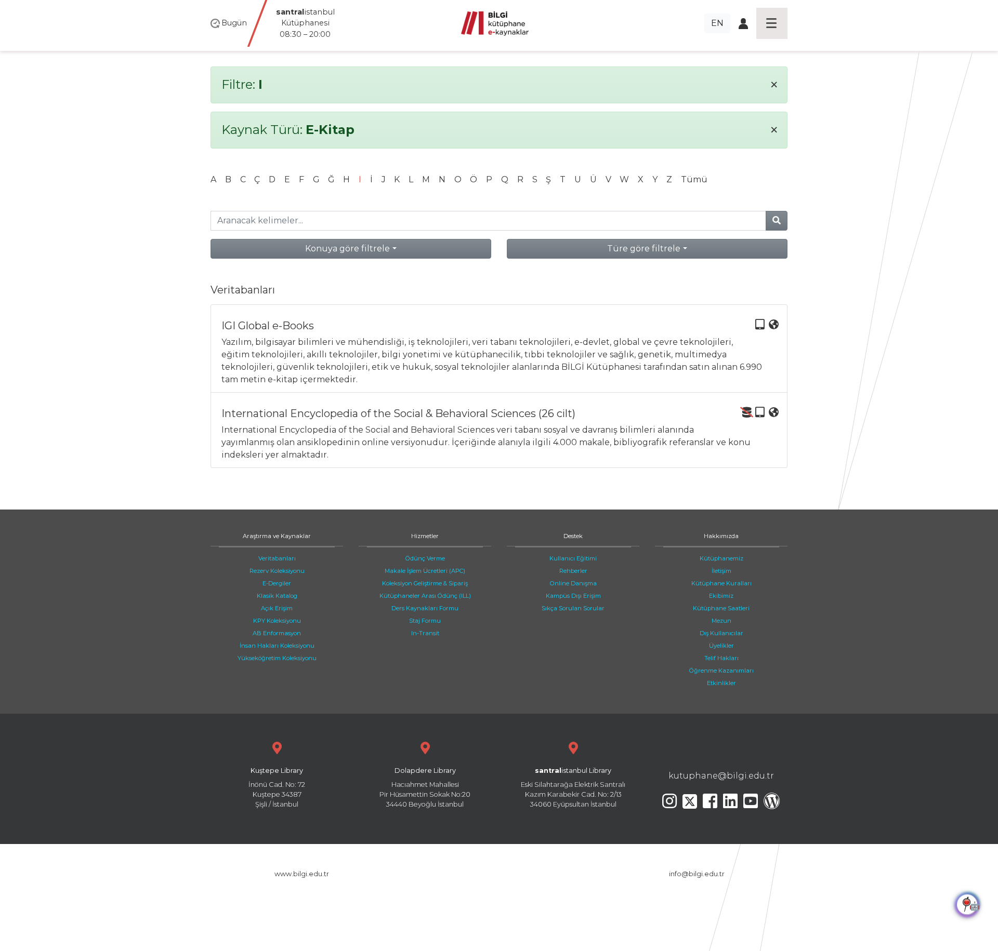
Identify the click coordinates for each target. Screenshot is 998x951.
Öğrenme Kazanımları (721, 670)
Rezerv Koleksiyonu (277, 570)
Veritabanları (277, 558)
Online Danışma (573, 583)
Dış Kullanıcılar (721, 633)
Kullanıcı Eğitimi (573, 558)
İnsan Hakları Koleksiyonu (277, 645)
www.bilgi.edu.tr (301, 874)
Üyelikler (721, 645)
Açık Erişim (277, 608)
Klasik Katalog (277, 595)
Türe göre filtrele (643, 248)
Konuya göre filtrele (347, 248)
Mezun (721, 620)
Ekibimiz (721, 595)
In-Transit (425, 633)
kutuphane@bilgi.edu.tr (721, 776)
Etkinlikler (721, 683)
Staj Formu (425, 620)
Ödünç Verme (425, 558)
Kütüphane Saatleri (721, 608)
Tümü (694, 179)
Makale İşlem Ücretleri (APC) (425, 570)
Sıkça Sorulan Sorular (573, 608)
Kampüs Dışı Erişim (573, 595)
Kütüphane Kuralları (721, 583)
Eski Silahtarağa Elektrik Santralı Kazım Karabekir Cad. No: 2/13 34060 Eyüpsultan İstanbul (573, 788)
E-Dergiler (276, 583)
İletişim (721, 570)
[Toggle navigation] (771, 23)
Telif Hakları (721, 658)
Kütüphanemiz (721, 558)
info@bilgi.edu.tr (697, 874)
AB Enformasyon (277, 633)
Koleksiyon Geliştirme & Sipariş (425, 583)
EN (717, 23)
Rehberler (573, 570)
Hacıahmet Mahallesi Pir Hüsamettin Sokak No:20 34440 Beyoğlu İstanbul (424, 788)
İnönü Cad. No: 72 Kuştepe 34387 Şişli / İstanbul (276, 788)
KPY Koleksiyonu (277, 620)
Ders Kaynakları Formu (424, 608)
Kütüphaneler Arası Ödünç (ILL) (425, 595)
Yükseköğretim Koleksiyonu (277, 658)
